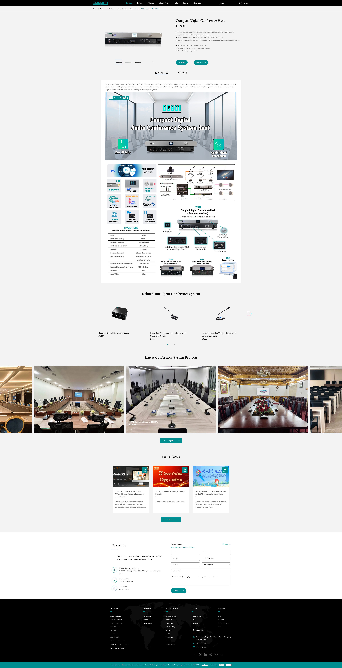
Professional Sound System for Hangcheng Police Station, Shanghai (51, 423)
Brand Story (169, 623)
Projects (139, 3)
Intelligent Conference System (125, 9)
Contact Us (197, 3)
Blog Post (194, 619)
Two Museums (170, 637)
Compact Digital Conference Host (145, 9)
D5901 (157, 9)
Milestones (169, 630)
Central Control (114, 637)
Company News (196, 616)
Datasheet (182, 62)
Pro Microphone (115, 634)
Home (94, 9)
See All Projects (168, 441)
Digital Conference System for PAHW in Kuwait (234, 423)
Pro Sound (113, 630)
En (246, 3)
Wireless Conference (116, 619)
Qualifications (170, 634)
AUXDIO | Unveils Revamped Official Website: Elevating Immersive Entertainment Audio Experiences (129, 494)
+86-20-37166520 (201, 643)
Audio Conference (110, 9)
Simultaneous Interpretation (118, 641)
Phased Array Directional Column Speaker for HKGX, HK (145, 423)
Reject (221, 665)
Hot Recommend (147, 623)
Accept (229, 665)
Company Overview (171, 616)
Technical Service (223, 623)
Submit (176, 591)
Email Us (227, 544)
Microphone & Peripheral (117, 648)
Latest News (171, 457)
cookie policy (205, 665)
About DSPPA (163, 3)
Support (185, 3)
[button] (153, 62)
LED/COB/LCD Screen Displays (119, 644)
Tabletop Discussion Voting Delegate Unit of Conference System (219, 336)
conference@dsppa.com (202, 647)
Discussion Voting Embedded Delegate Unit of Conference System (168, 336)
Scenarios (145, 619)
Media (176, 3)
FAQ (219, 616)
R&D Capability (170, 627)
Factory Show (170, 619)
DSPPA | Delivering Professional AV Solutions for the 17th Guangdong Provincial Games (210, 492)
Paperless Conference (116, 623)
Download (221, 619)
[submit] (240, 3)
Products (129, 3)
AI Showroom (170, 641)
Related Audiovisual (116, 627)
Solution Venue (147, 616)
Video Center (195, 623)
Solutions (151, 3)
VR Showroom (170, 644)
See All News (168, 520)
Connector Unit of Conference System (113, 334)
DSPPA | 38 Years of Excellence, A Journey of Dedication (170, 492)
